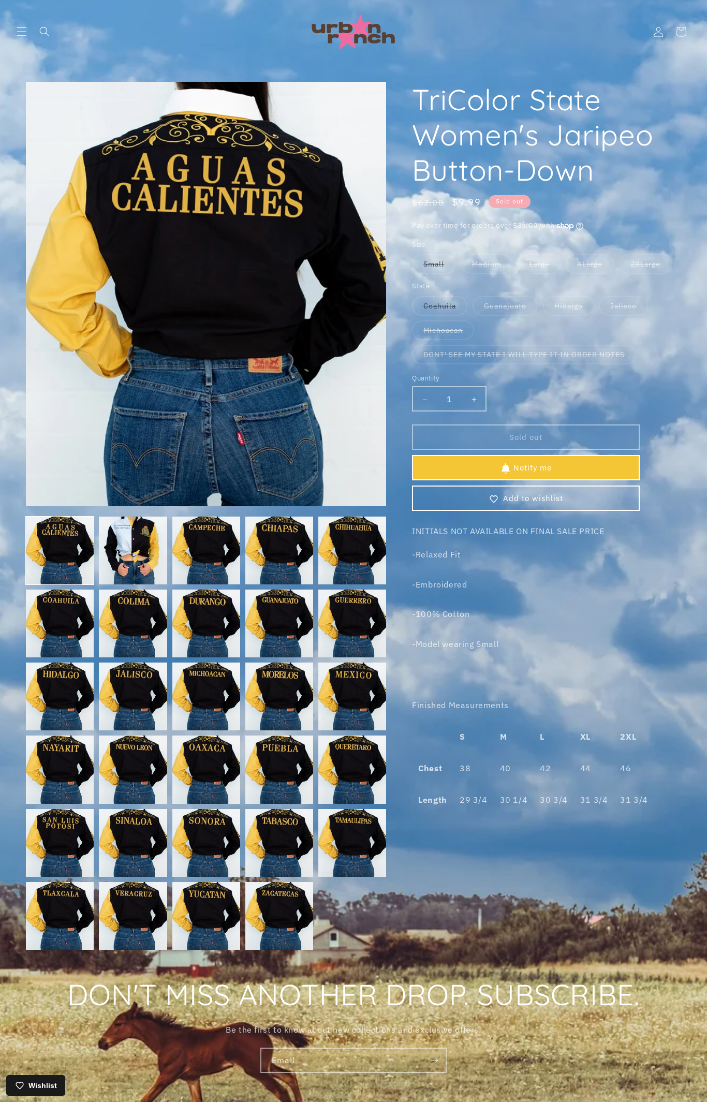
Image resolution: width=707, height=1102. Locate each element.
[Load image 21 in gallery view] (60, 843)
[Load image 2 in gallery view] (133, 550)
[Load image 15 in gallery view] (352, 696)
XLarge (595, 266)
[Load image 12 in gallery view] (133, 696)
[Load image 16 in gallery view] (60, 769)
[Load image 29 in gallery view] (279, 916)
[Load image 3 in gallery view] (206, 550)
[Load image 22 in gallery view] (133, 843)
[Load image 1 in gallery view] (60, 550)
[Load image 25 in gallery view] (352, 843)
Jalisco (629, 308)
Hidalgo (574, 308)
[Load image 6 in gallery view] (60, 623)
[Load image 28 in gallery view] (206, 916)
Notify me (532, 468)
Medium (492, 266)
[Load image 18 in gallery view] (206, 769)
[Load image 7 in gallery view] (133, 623)
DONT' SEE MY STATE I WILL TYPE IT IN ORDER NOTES (529, 357)
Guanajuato (511, 308)
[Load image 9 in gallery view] (279, 623)
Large (545, 266)
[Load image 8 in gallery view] (206, 623)
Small (439, 266)
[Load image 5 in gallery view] (352, 550)
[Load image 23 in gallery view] (206, 843)
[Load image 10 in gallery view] (352, 623)
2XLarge (651, 266)
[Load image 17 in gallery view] (133, 769)
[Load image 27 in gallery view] (133, 916)
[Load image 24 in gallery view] (279, 843)
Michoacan (448, 333)
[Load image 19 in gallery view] (279, 769)
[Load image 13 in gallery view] (206, 696)
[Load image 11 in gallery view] (60, 696)
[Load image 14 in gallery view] (279, 696)
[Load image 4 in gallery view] (279, 550)
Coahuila (445, 308)
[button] (21, 31)
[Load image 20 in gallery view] (352, 769)
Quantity (425, 378)
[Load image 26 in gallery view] (60, 916)
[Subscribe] (434, 1060)
